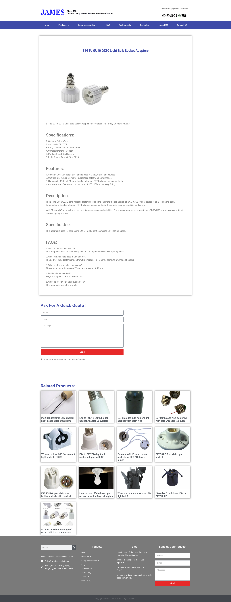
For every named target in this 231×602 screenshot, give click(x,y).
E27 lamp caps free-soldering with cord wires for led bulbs (171, 419)
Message (159, 567)
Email (157, 559)
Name (158, 552)
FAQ (108, 25)
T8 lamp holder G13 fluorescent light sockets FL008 (58, 456)
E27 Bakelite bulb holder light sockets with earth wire (133, 419)
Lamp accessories (86, 25)
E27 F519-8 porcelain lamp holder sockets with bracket (56, 495)
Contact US (182, 25)
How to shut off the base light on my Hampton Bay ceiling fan (96, 495)
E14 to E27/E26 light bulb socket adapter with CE (92, 456)
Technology (145, 25)
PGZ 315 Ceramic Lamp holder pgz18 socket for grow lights (57, 419)
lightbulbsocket (108, 599)
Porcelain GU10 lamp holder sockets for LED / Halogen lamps (133, 457)
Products (62, 25)
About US (163, 25)
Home (46, 25)
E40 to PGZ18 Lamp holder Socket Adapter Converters (93, 419)
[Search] (74, 547)
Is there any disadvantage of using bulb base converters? (56, 531)
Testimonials (125, 25)
